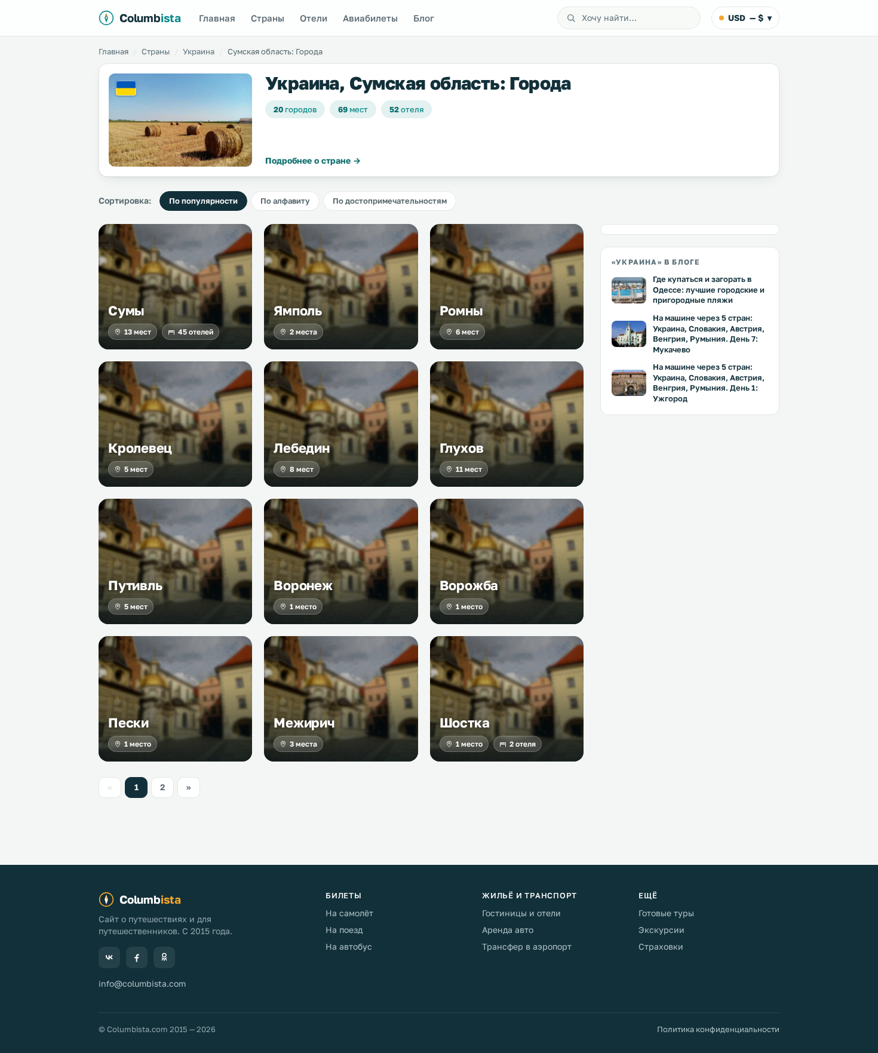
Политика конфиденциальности (718, 1029)
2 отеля (522, 743)
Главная (217, 18)
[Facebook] (137, 957)
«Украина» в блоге (655, 262)
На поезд (344, 930)
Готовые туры (666, 913)
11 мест (469, 469)
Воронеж (303, 585)
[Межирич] (340, 699)
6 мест (467, 331)
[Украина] (180, 120)
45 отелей (195, 331)
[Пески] (175, 699)
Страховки (660, 946)
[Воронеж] (340, 561)
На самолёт (349, 913)
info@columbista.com (142, 983)
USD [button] (750, 18)
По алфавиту (285, 200)
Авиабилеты (370, 18)
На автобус (349, 946)
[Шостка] (507, 699)
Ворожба (469, 585)
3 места (303, 743)
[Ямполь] (340, 286)
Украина (198, 51)
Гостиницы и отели (521, 913)
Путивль (135, 585)
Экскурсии (661, 930)
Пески (128, 723)
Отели (313, 18)
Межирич (304, 723)
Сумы (126, 310)
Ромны (461, 310)
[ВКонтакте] (109, 957)
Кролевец (140, 448)
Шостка (465, 723)
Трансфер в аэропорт (527, 946)
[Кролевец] (175, 424)
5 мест (136, 469)
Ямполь (298, 310)
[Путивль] (175, 561)
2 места (303, 331)
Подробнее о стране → (313, 160)
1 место (303, 606)
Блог (423, 18)
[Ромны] (507, 286)
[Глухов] (507, 424)
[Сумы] (175, 286)
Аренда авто (507, 930)
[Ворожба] (507, 561)
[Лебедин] (340, 424)
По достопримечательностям (390, 200)
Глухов (462, 448)
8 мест (302, 469)
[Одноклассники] (164, 957)
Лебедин (301, 448)
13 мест (137, 331)
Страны (267, 18)
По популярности (203, 200)
